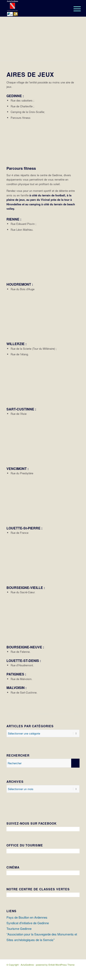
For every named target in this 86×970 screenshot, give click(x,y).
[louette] (74, 579)
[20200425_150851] (74, 460)
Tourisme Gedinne (19, 928)
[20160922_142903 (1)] (74, 335)
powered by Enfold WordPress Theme (55, 964)
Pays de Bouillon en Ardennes (26, 917)
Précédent (9, 38)
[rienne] (74, 276)
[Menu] (73, 8)
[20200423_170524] (74, 519)
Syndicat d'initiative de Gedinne (27, 923)
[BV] (74, 638)
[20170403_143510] (74, 164)
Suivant (76, 38)
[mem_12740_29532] (74, 400)
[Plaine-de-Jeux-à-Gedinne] (81, 59)
